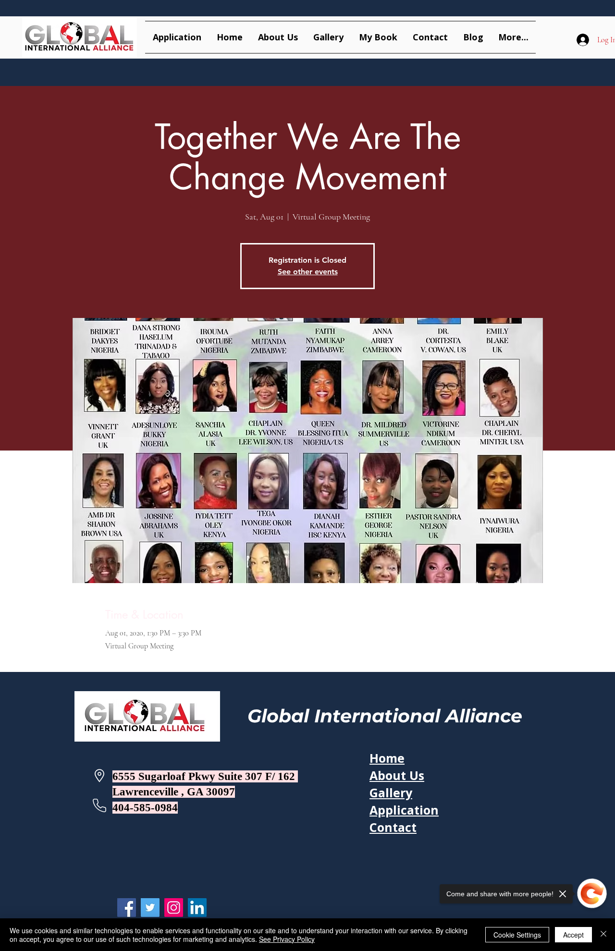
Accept (573, 934)
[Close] (603, 934)
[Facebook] (126, 907)
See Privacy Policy (287, 939)
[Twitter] (150, 907)
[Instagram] (173, 907)
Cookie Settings (517, 934)
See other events (308, 271)
